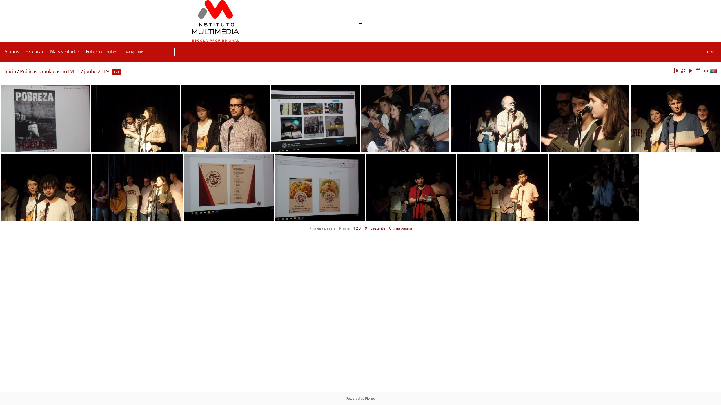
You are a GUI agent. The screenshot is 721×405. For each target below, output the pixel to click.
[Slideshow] (690, 71)
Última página (400, 228)
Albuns (12, 51)
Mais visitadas (65, 51)
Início (10, 71)
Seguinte (378, 228)
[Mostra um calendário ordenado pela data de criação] (705, 71)
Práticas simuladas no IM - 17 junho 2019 (64, 71)
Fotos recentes (101, 51)
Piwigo (370, 398)
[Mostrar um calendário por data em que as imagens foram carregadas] (698, 71)
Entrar (710, 51)
